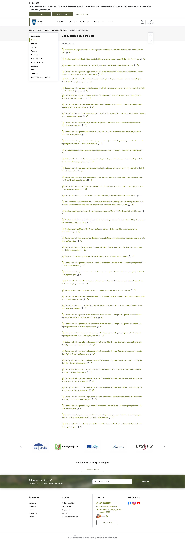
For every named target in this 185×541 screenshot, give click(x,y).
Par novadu (35, 36)
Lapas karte (66, 513)
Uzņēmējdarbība (37, 59)
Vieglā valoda (66, 510)
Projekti (32, 510)
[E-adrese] (100, 516)
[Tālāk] (164, 447)
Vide (32, 70)
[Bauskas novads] (37, 22)
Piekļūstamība (67, 506)
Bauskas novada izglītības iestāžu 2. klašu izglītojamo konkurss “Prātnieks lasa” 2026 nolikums (99, 65)
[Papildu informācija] (70, 52)
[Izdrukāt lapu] (150, 35)
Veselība (34, 73)
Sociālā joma (35, 55)
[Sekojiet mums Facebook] (129, 503)
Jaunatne (34, 66)
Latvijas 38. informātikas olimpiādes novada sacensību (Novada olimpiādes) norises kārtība (97, 290)
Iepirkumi (32, 506)
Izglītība (34, 40)
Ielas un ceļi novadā (38, 62)
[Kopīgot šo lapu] (150, 40)
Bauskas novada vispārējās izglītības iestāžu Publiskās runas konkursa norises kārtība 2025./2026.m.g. (102, 59)
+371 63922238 (105, 503)
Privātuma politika (68, 503)
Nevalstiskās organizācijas (40, 77)
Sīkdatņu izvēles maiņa (70, 517)
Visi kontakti (107, 522)
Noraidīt (40, 14)
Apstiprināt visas (62, 14)
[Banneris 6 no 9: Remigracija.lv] (66, 447)
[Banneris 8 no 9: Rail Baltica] (118, 447)
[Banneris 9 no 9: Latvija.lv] (144, 447)
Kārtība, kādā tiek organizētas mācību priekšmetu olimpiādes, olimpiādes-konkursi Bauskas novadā (100, 196)
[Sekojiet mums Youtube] (138, 503)
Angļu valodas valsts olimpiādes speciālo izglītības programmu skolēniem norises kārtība (96, 256)
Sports (33, 47)
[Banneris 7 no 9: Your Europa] (92, 447)
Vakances (32, 503)
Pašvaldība (33, 513)
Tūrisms (34, 51)
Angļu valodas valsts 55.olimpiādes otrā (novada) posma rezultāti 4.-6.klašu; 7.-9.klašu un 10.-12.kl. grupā (103, 150)
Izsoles (31, 517)
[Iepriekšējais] (21, 447)
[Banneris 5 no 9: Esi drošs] (40, 447)
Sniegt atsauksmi (92, 469)
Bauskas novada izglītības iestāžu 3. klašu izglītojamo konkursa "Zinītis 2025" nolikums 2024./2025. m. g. (103, 211)
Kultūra (34, 44)
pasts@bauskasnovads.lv (108, 506)
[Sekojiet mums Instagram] (134, 503)
